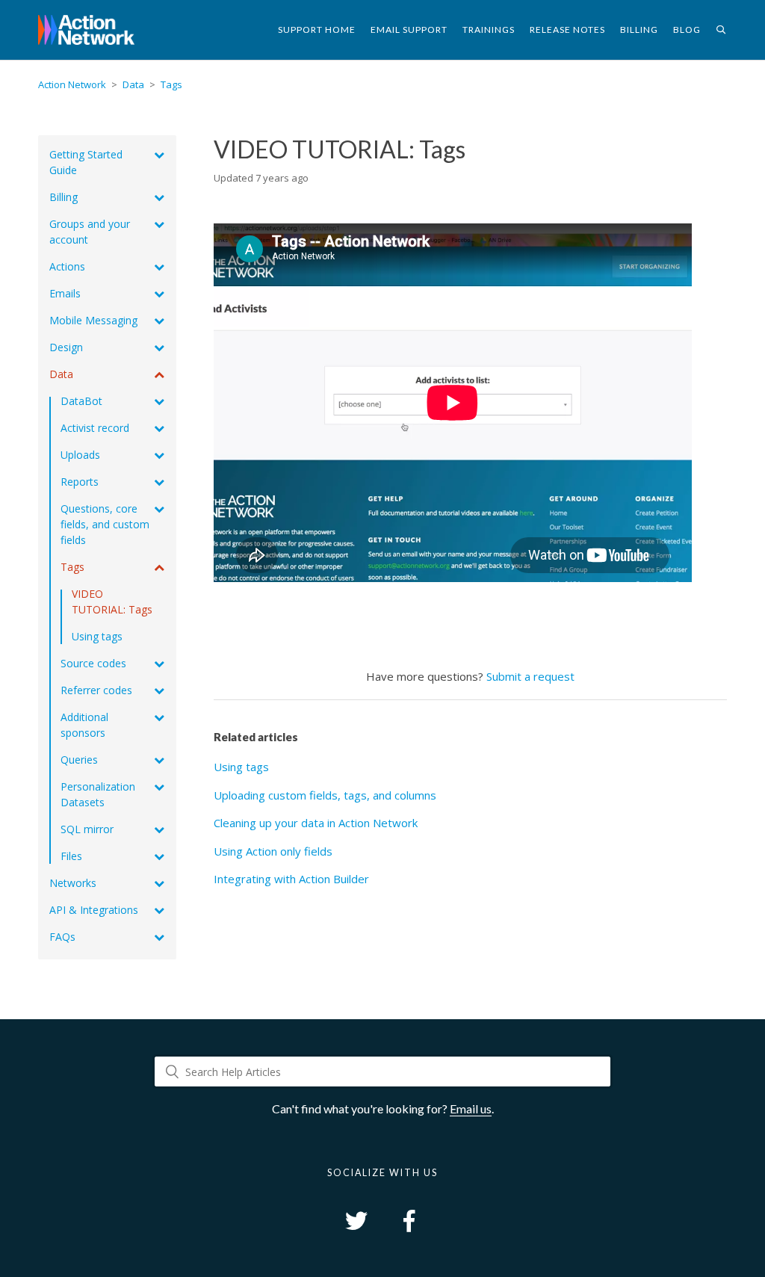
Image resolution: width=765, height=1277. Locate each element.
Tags (171, 84)
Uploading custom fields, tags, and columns (325, 795)
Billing (639, 29)
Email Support (409, 29)
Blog (687, 29)
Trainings (488, 29)
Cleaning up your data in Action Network (316, 822)
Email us (471, 1108)
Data (133, 84)
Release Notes (567, 29)
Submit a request (530, 676)
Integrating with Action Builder (291, 878)
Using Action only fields (273, 851)
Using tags (241, 766)
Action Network (72, 84)
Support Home (317, 29)
